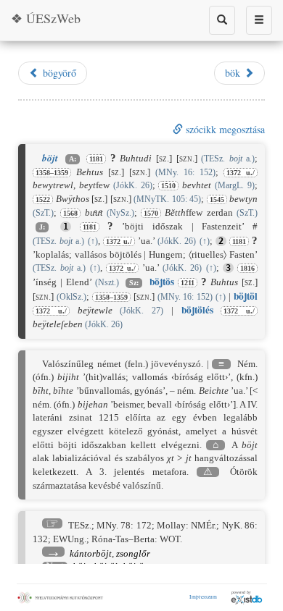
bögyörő (57, 73)
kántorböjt (91, 553)
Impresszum (203, 596)
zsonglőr (133, 553)
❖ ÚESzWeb (46, 18)
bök (234, 73)
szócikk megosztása (224, 129)
